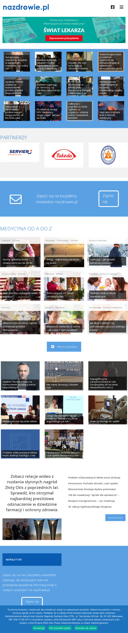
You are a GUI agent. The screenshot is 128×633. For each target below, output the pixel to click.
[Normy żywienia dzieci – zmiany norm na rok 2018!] (20, 252)
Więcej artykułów (67, 347)
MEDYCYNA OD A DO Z (26, 228)
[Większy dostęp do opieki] (107, 409)
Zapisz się (108, 198)
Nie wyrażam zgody (59, 628)
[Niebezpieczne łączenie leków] (20, 409)
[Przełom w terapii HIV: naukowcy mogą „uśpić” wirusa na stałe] (48, 111)
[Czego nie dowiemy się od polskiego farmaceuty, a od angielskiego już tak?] (64, 409)
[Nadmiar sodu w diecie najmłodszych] (108, 286)
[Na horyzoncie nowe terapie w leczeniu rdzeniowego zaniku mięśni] (111, 86)
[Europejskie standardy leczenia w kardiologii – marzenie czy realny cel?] (17, 62)
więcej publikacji (115, 517)
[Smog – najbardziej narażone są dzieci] (64, 252)
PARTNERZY (13, 137)
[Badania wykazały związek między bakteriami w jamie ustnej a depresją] (48, 62)
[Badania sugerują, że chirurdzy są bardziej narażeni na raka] (48, 86)
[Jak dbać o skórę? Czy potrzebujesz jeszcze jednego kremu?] (108, 319)
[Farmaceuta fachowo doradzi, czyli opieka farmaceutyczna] (64, 443)
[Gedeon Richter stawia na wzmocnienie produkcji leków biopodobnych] (17, 86)
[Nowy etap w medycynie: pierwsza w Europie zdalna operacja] (79, 86)
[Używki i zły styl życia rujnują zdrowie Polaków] (79, 62)
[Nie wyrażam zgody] (124, 619)
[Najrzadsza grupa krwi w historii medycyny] (111, 111)
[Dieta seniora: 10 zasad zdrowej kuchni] (64, 286)
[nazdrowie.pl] (27, 7)
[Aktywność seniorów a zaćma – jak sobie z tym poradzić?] (64, 319)
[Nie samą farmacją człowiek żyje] (64, 375)
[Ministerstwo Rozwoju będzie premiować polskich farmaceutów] (20, 319)
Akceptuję (39, 628)
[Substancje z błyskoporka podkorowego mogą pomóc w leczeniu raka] (17, 111)
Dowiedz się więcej (86, 628)
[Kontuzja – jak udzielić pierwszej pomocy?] (108, 252)
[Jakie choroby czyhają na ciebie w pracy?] (20, 286)
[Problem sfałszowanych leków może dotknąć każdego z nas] (20, 443)
